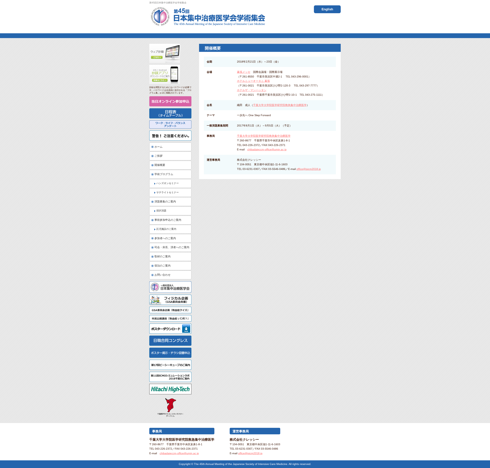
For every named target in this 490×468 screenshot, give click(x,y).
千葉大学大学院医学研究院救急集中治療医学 (280, 105)
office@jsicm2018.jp (308, 168)
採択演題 (161, 210)
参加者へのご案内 (165, 238)
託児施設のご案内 (166, 229)
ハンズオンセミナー (167, 183)
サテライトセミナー (167, 192)
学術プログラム (163, 174)
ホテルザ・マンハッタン (251, 90)
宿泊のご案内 (162, 265)
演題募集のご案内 (165, 201)
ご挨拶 (158, 155)
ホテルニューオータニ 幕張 (253, 80)
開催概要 (159, 164)
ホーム (158, 146)
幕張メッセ (243, 71)
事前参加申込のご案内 (167, 219)
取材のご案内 (162, 256)
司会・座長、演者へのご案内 (171, 247)
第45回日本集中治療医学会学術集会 (207, 16)
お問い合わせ (162, 274)
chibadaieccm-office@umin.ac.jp (267, 149)
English (327, 9)
